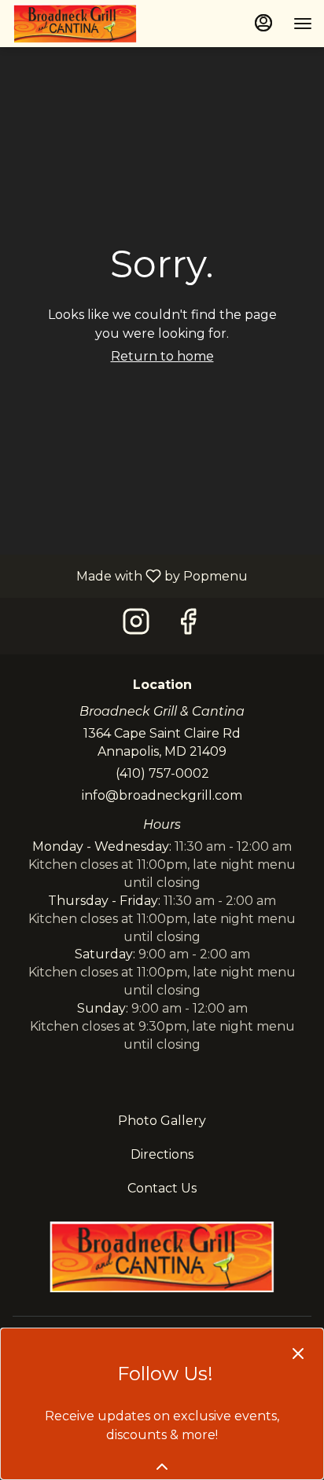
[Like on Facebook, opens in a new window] (188, 626)
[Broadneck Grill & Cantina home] (82, 23)
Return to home (162, 356)
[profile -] (263, 22)
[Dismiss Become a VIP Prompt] (298, 1353)
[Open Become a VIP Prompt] (162, 1466)
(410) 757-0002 (162, 773)
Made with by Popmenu (130, 575)
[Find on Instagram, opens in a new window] (136, 626)
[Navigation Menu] (302, 23)
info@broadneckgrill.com (162, 795)
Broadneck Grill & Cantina (162, 1257)
